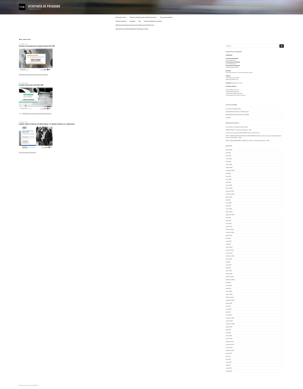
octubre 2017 (229, 347)
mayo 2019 (229, 309)
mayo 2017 (228, 362)
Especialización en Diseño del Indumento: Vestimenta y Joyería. (132, 29)
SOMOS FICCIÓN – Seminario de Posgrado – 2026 (238, 130)
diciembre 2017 (230, 341)
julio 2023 (228, 217)
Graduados (132, 21)
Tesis (139, 21)
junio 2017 (228, 359)
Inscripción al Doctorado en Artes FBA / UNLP (31, 85)
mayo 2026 (229, 158)
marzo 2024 (229, 208)
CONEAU (228, 117)
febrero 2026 (229, 167)
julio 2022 (228, 238)
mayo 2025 (229, 179)
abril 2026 (228, 161)
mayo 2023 (229, 223)
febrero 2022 (229, 247)
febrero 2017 (229, 371)
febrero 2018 (229, 338)
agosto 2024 (229, 197)
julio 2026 (228, 152)
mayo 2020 (229, 285)
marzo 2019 (229, 315)
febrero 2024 (229, 211)
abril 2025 (228, 182)
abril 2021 (228, 267)
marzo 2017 (229, 368)
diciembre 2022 (230, 229)
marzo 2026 (229, 164)
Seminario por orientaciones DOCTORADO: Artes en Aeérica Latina (243, 132)
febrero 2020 (229, 294)
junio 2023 (228, 220)
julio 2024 (228, 200)
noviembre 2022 (230, 232)
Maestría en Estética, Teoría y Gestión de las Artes (143, 17)
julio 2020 (228, 282)
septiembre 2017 (230, 350)
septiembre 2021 (230, 256)
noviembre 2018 (230, 318)
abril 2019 (228, 312)
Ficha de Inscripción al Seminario (27, 152)
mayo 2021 (228, 265)
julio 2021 (228, 262)
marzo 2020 (229, 291)
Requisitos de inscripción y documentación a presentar (33, 74)
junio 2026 (228, 155)
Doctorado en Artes (121, 17)
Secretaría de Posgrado (44, 6)
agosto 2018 (229, 326)
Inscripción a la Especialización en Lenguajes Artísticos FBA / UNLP (37, 46)
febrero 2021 (229, 273)
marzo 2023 (229, 226)
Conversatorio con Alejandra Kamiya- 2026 (237, 127)
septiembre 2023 (230, 214)
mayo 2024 (229, 202)
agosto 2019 (229, 303)
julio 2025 (228, 173)
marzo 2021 (229, 270)
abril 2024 (228, 205)
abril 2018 (228, 332)
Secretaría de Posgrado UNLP (233, 108)
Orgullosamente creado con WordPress (28, 385)
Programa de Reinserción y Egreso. (153, 21)
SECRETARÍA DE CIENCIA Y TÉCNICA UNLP (237, 111)
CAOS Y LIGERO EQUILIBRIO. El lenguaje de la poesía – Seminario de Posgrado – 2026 (247, 140)
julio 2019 (228, 306)
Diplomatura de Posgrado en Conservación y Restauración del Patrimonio (135, 25)
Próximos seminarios (121, 21)
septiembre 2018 (230, 323)
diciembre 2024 (230, 191)
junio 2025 (228, 176)
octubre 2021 (229, 253)
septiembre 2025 (230, 170)
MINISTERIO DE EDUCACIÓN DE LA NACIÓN (237, 114)
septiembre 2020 (230, 279)
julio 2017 (228, 356)
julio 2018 (228, 329)
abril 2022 (228, 244)
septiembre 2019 (230, 300)
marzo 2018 (229, 335)
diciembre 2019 (230, 297)
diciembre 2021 (230, 250)
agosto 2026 (229, 149)
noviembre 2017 (230, 344)
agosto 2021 (229, 259)
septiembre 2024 (230, 194)
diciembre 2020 (230, 276)
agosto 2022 (229, 235)
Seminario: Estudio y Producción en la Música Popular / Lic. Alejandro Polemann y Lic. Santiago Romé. (47, 124)
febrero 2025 (229, 188)
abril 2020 (228, 288)
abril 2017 (228, 365)
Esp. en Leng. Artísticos (166, 17)
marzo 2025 (229, 185)
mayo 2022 (229, 241)
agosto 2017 (229, 353)
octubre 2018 (229, 321)
